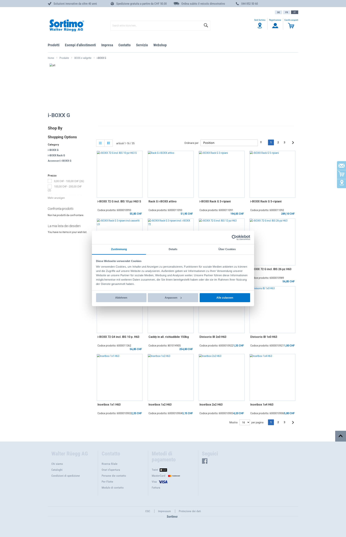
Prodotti (53, 45)
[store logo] (66, 25)
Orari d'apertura (111, 469)
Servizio (142, 45)
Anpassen (171, 297)
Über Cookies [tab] (227, 249)
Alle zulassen (224, 297)
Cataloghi (57, 469)
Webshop (160, 45)
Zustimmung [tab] (119, 249)
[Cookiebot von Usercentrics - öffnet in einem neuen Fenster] (234, 237)
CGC (147, 511)
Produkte (64, 58)
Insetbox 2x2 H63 (211, 404)
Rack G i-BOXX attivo (162, 201)
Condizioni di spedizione (65, 475)
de (278, 12)
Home (51, 58)
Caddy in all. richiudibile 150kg (168, 337)
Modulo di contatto (113, 487)
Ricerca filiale (109, 464)
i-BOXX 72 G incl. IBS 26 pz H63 (270, 269)
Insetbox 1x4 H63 (261, 404)
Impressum (164, 511)
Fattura (156, 487)
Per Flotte (107, 481)
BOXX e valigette (83, 58)
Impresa (107, 45)
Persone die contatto (114, 475)
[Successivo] (293, 143)
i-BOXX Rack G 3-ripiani (215, 201)
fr (286, 12)
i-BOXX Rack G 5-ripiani (265, 201)
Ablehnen (121, 297)
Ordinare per (191, 143)
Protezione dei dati (190, 511)
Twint (155, 469)
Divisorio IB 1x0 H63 (263, 337)
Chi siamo (57, 464)
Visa (154, 481)
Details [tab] (173, 249)
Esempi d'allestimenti (80, 45)
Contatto (124, 45)
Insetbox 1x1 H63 (109, 404)
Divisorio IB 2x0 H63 (212, 337)
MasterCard (158, 475)
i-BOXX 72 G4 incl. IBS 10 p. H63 (118, 337)
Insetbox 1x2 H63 (160, 404)
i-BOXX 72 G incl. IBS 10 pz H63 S (119, 201)
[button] (294, 12)
